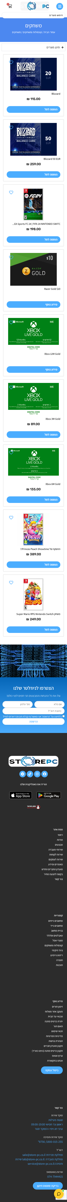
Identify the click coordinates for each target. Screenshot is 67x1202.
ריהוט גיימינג (56, 955)
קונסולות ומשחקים (32, 32)
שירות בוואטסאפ (55, 1172)
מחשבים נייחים (55, 921)
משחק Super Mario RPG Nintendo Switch (38, 614)
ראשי (60, 835)
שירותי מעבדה (55, 849)
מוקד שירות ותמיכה (53, 1137)
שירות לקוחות (56, 854)
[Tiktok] (30, 774)
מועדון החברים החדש (52, 869)
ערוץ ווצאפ (57, 1055)
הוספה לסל (51, 109)
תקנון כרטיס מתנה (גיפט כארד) (47, 1051)
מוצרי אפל (58, 940)
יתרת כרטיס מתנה (54, 1021)
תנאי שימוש (57, 1031)
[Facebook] (44, 774)
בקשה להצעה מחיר (53, 874)
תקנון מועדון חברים (53, 1046)
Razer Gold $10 (52, 289)
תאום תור (58, 1026)
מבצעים (59, 844)
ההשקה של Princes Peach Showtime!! (40, 549)
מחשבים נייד (56, 925)
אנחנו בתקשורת (55, 1060)
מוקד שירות (57, 1115)
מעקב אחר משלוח (54, 1011)
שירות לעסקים (56, 859)
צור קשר (59, 879)
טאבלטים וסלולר (55, 935)
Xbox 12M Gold (52, 354)
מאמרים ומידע (55, 864)
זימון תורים (57, 1006)
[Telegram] (22, 774)
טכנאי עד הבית (55, 1016)
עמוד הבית (49, 32)
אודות (60, 839)
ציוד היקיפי (57, 950)
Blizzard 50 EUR (52, 159)
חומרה (59, 960)
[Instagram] (37, 774)
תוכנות (59, 965)
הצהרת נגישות (56, 1041)
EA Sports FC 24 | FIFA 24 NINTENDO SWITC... (36, 224)
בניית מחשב (57, 930)
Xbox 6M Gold (53, 484)
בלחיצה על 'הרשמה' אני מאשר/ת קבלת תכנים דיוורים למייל (32, 716)
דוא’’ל (60, 1150)
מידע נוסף (51, 304)
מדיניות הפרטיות (54, 1036)
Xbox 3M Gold (53, 419)
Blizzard (56, 93)
